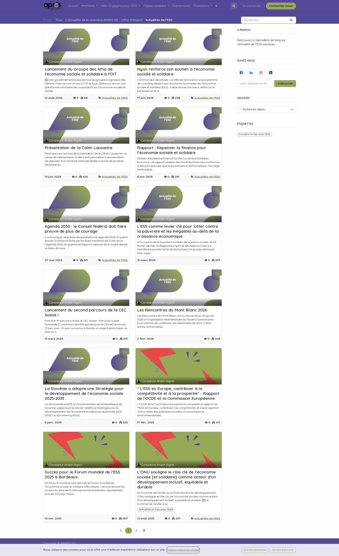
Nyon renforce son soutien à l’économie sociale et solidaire (176, 71)
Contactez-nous (281, 6)
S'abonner (285, 83)
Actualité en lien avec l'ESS (156, 509)
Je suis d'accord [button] (282, 549)
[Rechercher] (291, 20)
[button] (234, 6)
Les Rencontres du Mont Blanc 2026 (172, 309)
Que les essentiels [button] (254, 549)
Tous (58, 20)
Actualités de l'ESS (115, 97)
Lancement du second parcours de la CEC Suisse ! (85, 312)
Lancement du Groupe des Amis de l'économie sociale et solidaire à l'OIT (81, 71)
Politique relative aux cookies (183, 549)
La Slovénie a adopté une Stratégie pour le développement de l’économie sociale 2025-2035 (84, 393)
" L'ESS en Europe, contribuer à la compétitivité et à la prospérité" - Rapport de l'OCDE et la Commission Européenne (178, 393)
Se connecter (251, 6)
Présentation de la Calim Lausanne (78, 147)
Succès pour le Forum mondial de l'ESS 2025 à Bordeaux (82, 474)
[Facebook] (241, 73)
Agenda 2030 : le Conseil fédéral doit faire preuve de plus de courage (85, 229)
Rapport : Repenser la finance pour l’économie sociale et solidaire (171, 150)
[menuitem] (73, 6)
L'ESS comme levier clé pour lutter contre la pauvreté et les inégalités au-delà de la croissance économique (178, 231)
